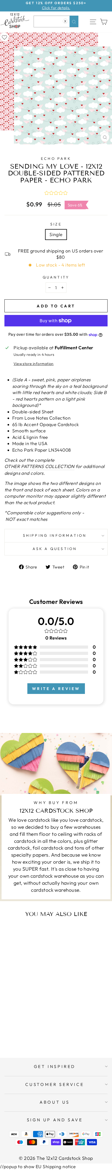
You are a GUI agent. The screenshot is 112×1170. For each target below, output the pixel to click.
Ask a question (55, 548)
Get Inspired (55, 1066)
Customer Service (54, 1084)
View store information (34, 363)
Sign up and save (55, 1119)
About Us (55, 1102)
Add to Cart (35, 1033)
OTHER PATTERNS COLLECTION (39, 466)
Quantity (56, 277)
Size (56, 224)
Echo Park (56, 158)
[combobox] (56, 21)
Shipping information (55, 535)
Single (56, 234)
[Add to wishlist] (4, 37)
